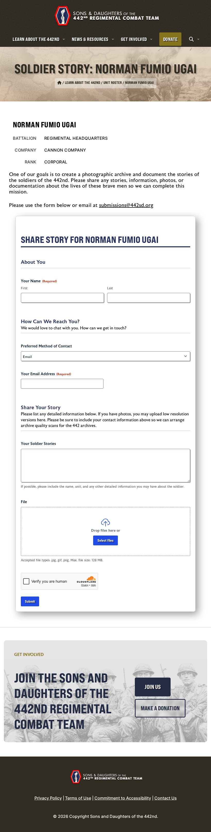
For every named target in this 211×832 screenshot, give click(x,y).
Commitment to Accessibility (122, 798)
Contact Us (165, 798)
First (24, 288)
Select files (105, 540)
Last (110, 288)
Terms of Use (78, 798)
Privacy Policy (48, 798)
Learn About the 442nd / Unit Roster (93, 82)
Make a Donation (160, 708)
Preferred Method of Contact (46, 346)
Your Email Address (46, 374)
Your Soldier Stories (38, 444)
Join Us (153, 687)
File (24, 502)
